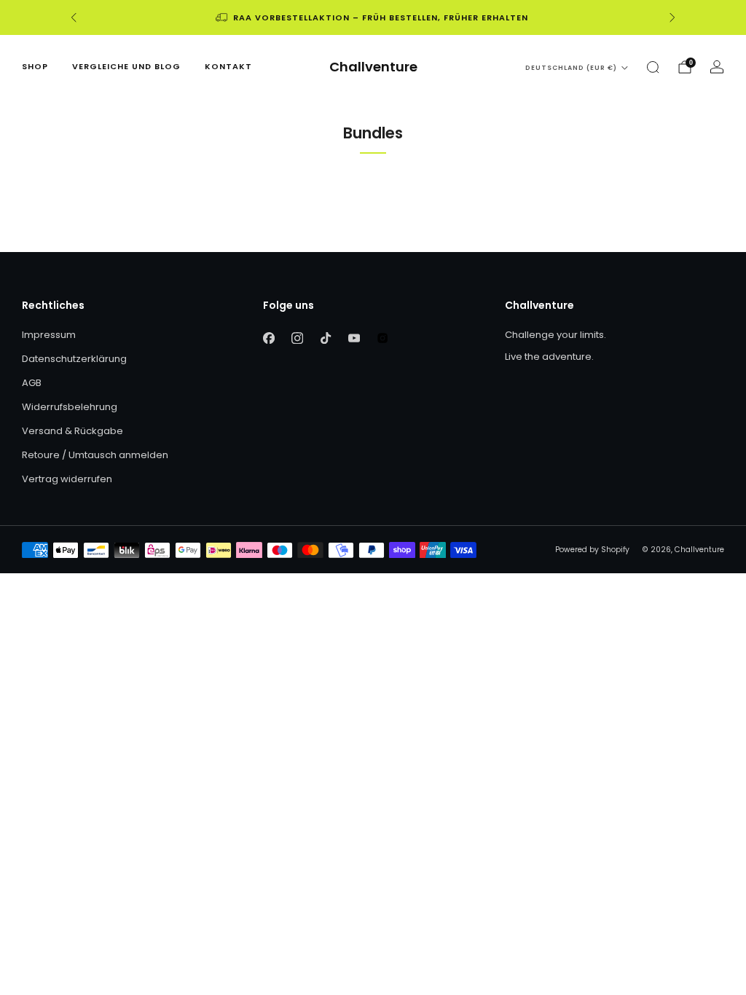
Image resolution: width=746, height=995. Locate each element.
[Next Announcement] (672, 17)
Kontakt (228, 66)
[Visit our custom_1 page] (383, 338)
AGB (32, 383)
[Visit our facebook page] (269, 338)
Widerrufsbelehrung (69, 407)
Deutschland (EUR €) (571, 67)
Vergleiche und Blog (126, 66)
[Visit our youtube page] (354, 338)
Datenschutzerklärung (74, 359)
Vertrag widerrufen (67, 479)
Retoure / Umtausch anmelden (95, 455)
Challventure (373, 67)
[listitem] (373, 17)
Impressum (49, 335)
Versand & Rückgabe (72, 431)
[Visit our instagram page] (297, 338)
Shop (35, 66)
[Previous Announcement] (73, 17)
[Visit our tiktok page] (326, 338)
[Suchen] (652, 67)
